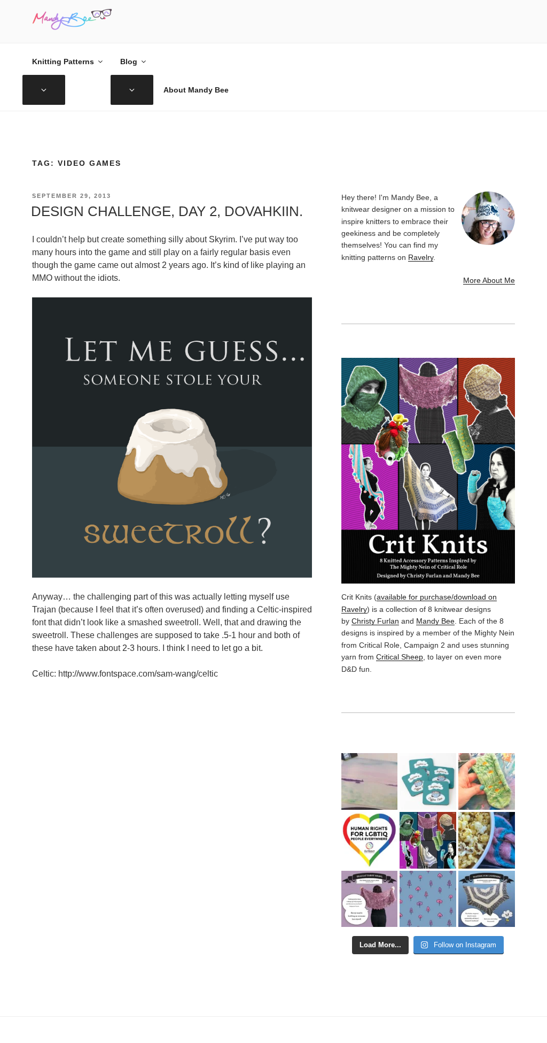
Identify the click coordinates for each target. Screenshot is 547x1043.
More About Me (489, 280)
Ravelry (420, 257)
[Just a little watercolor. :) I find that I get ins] (369, 781)
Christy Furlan (375, 621)
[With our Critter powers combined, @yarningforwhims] (369, 840)
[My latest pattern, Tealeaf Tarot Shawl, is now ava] (369, 899)
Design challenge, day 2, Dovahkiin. (167, 211)
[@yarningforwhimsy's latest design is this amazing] (486, 899)
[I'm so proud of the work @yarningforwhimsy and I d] (428, 840)
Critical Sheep (399, 657)
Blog (128, 61)
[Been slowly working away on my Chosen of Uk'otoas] (486, 781)
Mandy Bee (435, 621)
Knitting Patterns (63, 61)
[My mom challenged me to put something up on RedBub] (428, 781)
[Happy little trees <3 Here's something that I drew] (428, 899)
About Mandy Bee (196, 90)
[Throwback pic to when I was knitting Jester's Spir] (486, 840)
